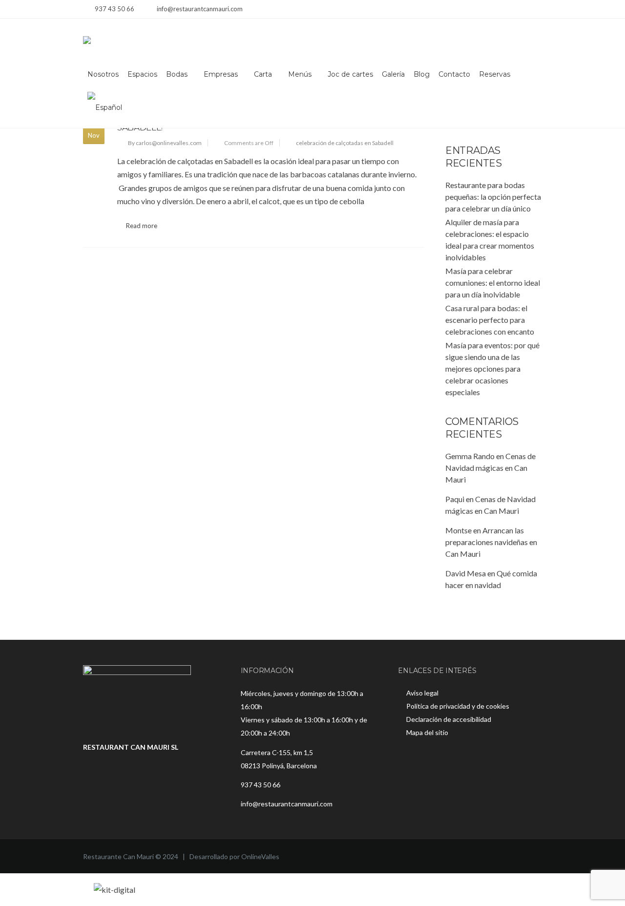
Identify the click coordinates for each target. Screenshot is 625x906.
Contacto (454, 74)
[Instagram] (524, 10)
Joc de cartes (350, 74)
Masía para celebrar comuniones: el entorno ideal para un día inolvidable (492, 282)
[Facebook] (511, 10)
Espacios (142, 74)
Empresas (221, 74)
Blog (422, 74)
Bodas (177, 74)
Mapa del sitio (427, 732)
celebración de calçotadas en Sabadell (345, 143)
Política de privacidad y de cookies (457, 706)
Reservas (494, 74)
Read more (141, 226)
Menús (300, 74)
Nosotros (103, 74)
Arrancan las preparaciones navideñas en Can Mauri (491, 542)
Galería (393, 74)
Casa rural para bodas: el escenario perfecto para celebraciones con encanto (489, 319)
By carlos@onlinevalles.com (165, 143)
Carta (263, 74)
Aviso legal (422, 693)
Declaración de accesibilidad (448, 719)
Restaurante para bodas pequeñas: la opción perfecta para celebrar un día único (493, 196)
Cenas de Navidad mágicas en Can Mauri (490, 467)
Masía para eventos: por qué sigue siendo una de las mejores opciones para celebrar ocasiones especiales (492, 368)
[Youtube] (536, 10)
